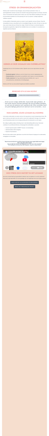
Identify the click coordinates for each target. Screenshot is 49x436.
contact (12, 95)
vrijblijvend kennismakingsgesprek (29, 95)
